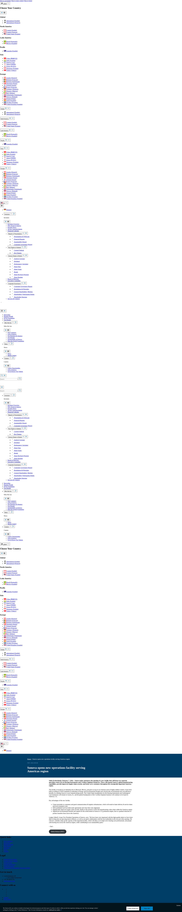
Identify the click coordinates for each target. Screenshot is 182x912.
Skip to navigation (5, 1)
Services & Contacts (14, 299)
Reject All (146, 908)
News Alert (7, 899)
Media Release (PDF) (57, 831)
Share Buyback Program (21, 274)
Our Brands (7, 320)
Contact (6, 897)
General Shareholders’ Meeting (23, 292)
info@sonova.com (9, 881)
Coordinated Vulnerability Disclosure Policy (17, 868)
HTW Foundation (9, 318)
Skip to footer (28, 1)
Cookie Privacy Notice (10, 861)
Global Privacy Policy (10, 859)
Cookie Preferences (9, 864)
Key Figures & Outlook (14, 247)
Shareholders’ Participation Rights (24, 294)
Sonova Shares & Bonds (15, 256)
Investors (7, 214)
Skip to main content (17, 1)
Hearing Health (8, 316)
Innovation (7, 315)
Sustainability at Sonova (15, 339)
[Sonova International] (9, 308)
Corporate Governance (14, 283)
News (6, 344)
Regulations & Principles (21, 289)
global (5, 4)
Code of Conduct (9, 866)
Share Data (17, 267)
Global (3, 109)
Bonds (16, 272)
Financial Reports (19, 239)
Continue (179, 905)
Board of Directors (13, 279)
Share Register (18, 277)
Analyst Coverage (19, 259)
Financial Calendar (13, 231)
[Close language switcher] (2, 205)
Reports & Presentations (15, 234)
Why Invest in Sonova (14, 226)
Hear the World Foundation (16, 341)
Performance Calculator (21, 264)
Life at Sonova (12, 334)
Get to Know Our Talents (15, 371)
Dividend (17, 261)
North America (5, 119)
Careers (7, 358)
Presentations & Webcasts (21, 236)
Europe (3, 168)
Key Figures (17, 253)
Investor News (12, 227)
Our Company (12, 332)
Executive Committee (14, 281)
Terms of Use (8, 863)
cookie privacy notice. (54, 910)
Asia (2, 148)
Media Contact (12, 355)
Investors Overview (13, 224)
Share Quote (18, 269)
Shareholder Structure (20, 297)
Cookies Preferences (132, 908)
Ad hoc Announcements (15, 229)
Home (29, 759)
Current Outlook (19, 250)
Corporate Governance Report (23, 244)
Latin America (5, 130)
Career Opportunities (14, 368)
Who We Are (8, 323)
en (4, 203)
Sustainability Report (20, 242)
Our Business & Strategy (15, 336)
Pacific (3, 140)
